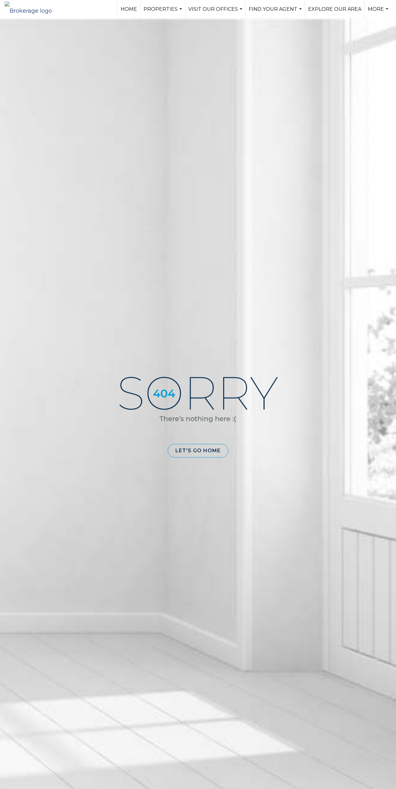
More (379, 12)
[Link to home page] (31, 9)
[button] (198, 451)
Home (129, 9)
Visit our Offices (216, 12)
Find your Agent (276, 12)
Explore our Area (334, 9)
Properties (163, 12)
